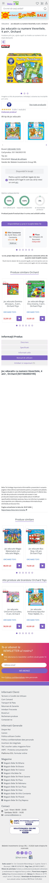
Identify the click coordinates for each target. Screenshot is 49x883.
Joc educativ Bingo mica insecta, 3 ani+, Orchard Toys (36, 303)
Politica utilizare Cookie (10, 736)
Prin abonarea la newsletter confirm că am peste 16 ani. (25, 658)
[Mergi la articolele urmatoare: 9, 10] (29, 250)
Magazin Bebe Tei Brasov (14, 766)
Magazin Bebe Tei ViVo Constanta (17, 793)
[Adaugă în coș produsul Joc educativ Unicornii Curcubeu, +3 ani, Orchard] (19, 626)
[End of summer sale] (24, 15)
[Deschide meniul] (3, 3)
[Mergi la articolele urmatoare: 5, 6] (22, 250)
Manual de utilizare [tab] (24, 358)
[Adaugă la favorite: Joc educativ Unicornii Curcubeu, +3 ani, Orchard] (4, 590)
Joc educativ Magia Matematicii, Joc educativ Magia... (13, 551)
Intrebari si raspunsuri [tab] (24, 363)
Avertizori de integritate (11, 743)
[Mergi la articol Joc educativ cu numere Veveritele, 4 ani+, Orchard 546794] (24, 93)
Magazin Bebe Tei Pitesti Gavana (17, 776)
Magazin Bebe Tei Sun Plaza (15, 787)
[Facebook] (18, 852)
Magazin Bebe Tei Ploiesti (14, 797)
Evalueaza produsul (8, 112)
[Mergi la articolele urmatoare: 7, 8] (26, 250)
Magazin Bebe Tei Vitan (13, 790)
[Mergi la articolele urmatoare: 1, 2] (16, 250)
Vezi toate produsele (37, 104)
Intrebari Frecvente (9, 709)
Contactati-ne (6, 719)
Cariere (4, 733)
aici (16, 182)
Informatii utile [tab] (24, 352)
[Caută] (45, 8)
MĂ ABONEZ (24, 670)
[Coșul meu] (42, 3)
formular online (20, 753)
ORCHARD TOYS (14, 149)
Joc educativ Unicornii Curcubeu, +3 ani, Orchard (13, 611)
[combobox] (24, 8)
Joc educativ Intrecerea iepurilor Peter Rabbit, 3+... (36, 611)
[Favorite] (37, 3)
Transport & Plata (8, 703)
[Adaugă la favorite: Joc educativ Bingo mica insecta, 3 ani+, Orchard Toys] (27, 282)
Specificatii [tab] (24, 347)
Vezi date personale (19, 677)
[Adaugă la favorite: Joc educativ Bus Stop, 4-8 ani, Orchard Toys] (27, 529)
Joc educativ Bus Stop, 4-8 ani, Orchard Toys (36, 551)
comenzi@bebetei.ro (12, 815)
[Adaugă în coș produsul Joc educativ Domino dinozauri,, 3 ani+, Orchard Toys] (19, 318)
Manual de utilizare (19, 159)
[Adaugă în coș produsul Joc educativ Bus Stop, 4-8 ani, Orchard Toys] (42, 565)
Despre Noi (6, 729)
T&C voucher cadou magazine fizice (15, 746)
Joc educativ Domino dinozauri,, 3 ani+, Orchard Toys (13, 303)
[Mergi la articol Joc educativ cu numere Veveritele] (21, 93)
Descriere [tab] (24, 342)
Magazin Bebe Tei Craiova (14, 770)
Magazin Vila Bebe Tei (12, 773)
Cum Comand (7, 699)
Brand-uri (5, 713)
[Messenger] (22, 852)
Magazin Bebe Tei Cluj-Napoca (16, 800)
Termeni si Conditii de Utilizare (13, 696)
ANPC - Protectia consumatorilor (14, 750)
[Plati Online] (21, 857)
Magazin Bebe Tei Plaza (13, 780)
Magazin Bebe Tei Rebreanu (15, 783)
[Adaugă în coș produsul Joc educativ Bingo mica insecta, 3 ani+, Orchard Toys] (42, 318)
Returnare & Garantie (10, 706)
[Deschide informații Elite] (5, 284)
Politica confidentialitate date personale (17, 739)
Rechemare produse (9, 716)
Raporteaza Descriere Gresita (13, 510)
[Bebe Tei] (13, 3)
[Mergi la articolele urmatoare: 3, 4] (19, 250)
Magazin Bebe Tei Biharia (14, 763)
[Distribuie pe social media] (3, 42)
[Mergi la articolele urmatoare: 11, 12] (32, 250)
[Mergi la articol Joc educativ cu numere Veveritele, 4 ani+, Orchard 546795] (27, 93)
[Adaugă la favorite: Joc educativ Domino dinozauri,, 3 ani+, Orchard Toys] (4, 282)
